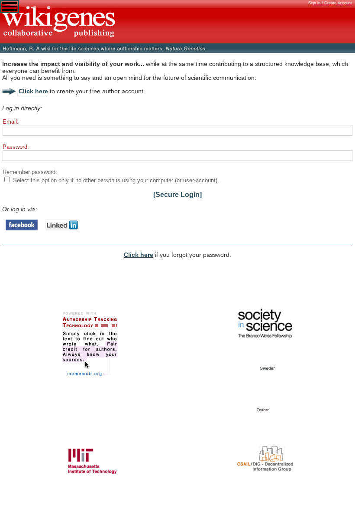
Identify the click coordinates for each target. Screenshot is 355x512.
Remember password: (30, 172)
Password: (16, 147)
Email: (11, 121)
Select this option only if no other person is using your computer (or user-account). (116, 180)
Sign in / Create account (330, 3)
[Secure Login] (177, 194)
